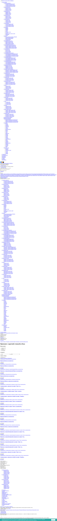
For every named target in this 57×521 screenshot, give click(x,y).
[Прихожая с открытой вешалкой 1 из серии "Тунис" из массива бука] (28, 440)
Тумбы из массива (6, 19)
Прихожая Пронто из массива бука (7, 416)
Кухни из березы (8, 51)
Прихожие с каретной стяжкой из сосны (12, 72)
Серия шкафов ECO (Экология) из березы (12, 55)
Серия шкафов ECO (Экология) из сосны (12, 56)
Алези (7, 132)
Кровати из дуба (6, 470)
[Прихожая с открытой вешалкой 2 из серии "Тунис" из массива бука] (28, 445)
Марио (7, 146)
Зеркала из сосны (8, 88)
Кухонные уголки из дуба (8, 291)
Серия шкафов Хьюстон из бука (10, 58)
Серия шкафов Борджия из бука (10, 62)
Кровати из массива (5, 184)
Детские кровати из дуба (7, 201)
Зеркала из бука (8, 86)
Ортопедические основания (6, 503)
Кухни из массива (12, 174)
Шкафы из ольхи (6, 488)
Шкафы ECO (4, 493)
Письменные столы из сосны (10, 76)
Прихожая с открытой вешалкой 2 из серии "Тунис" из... (11, 446)
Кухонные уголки (6, 113)
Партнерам (3, 156)
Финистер (5, 303)
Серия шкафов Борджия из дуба (10, 61)
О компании (4, 154)
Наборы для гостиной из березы (10, 83)
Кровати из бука (8, 8)
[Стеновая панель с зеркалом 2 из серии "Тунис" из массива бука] (28, 384)
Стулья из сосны (8, 104)
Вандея (7, 123)
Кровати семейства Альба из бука (11, 46)
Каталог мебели (4, 2)
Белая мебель (6, 27)
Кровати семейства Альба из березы (11, 47)
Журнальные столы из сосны (10, 96)
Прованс (7, 144)
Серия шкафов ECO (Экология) (19, 174)
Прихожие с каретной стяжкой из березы (12, 71)
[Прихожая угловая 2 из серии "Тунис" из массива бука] (28, 399)
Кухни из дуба (8, 49)
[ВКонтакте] (0, 162)
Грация (7, 137)
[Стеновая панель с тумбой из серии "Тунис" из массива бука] (28, 389)
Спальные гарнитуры (5, 180)
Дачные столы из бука (9, 98)
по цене (1, 358)
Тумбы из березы (8, 21)
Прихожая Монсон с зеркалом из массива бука (9, 381)
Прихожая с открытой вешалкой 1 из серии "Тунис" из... (11, 441)
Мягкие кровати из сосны (8, 221)
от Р (5, 354)
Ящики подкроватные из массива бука (11, 120)
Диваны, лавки (4, 501)
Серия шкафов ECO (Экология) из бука (12, 54)
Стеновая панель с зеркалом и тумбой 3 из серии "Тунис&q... (12, 396)
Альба (7, 127)
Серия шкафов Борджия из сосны (11, 64)
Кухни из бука (8, 50)
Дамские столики (23, 175)
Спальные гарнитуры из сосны (10, 6)
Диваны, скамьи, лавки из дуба (8, 287)
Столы (5, 328)
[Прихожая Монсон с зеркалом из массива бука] (28, 379)
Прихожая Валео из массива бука (6, 360)
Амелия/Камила (6, 316)
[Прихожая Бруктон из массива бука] (28, 374)
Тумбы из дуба (6, 475)
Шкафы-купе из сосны (9, 68)
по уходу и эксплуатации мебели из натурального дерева (9, 332)
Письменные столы (3, 175)
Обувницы (7, 34)
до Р (15, 354)
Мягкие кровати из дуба (9, 41)
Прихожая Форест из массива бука (7, 365)
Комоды (7, 29)
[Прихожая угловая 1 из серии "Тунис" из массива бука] (28, 404)
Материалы (4, 157)
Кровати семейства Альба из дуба (11, 45)
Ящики (3, 505)
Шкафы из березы (8, 13)
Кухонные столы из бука (9, 78)
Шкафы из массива (5, 188)
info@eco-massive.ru (3, 513)
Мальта (7, 134)
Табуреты (5, 105)
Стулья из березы (8, 103)
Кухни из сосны (8, 52)
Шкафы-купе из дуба (9, 65)
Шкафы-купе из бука (9, 66)
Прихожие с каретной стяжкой (51, 174)
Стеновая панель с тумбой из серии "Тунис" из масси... (11, 391)
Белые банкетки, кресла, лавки (10, 33)
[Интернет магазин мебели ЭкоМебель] (7, 0)
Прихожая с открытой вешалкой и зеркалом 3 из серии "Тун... (12, 411)
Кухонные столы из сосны (10, 80)
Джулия (7, 128)
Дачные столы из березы (9, 99)
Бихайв (9, 508)
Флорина (7, 125)
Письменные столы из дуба (10, 73)
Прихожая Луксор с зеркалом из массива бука (9, 426)
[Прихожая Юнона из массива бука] (28, 419)
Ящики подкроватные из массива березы (12, 121)
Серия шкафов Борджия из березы (11, 63)
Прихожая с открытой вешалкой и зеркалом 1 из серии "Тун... (12, 431)
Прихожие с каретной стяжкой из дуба (11, 69)
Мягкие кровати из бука (9, 42)
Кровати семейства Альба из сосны (9, 225)
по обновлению (9, 358)
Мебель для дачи (6, 147)
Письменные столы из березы (10, 75)
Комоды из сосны (8, 18)
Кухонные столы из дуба (9, 77)
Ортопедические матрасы (9, 37)
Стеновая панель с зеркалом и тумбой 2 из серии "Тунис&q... (12, 457)
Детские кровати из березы (10, 25)
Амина (7, 136)
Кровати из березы (8, 9)
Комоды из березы (8, 17)
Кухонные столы (9, 175)
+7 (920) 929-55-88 (3, 167)
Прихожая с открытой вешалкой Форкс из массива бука (11, 370)
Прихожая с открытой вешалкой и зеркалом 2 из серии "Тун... (12, 436)
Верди (7, 130)
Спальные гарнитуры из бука (10, 4)
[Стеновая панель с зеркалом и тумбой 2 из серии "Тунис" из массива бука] (28, 455)
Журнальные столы (7, 93)
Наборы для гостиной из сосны (10, 84)
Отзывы (3, 158)
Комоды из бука (8, 16)
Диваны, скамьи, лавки (7, 109)
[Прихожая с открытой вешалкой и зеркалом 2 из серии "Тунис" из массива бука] (28, 435)
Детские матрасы (8, 39)
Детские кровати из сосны (10, 26)
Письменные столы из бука (10, 74)
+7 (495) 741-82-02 (3, 165)
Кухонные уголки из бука (9, 114)
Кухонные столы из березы (10, 79)
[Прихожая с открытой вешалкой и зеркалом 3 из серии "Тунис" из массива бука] (28, 409)
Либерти (7, 141)
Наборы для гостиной (15, 175)
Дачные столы (6, 97)
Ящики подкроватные (7, 118)
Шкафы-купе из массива (43, 174)
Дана (6, 131)
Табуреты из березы (9, 107)
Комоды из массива (7, 15)
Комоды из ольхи (6, 483)
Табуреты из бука (8, 106)
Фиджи (7, 135)
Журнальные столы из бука (10, 94)
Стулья (7, 32)
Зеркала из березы (8, 87)
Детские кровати (6, 23)
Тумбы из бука (8, 20)
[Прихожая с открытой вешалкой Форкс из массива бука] (28, 369)
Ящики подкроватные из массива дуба (11, 119)
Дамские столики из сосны (10, 92)
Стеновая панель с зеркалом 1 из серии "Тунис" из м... (11, 452)
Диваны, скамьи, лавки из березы (11, 111)
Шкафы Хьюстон (4, 492)
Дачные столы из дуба (7, 275)
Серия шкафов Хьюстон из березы (11, 59)
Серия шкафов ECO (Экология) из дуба (12, 53)
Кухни (7, 31)
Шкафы (7, 28)
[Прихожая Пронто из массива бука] (28, 414)
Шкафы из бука (8, 12)
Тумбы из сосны (8, 22)
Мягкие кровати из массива (8, 40)
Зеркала (7, 35)
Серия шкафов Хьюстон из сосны (11, 60)
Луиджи (7, 145)
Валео (7, 139)
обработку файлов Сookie (22, 519)
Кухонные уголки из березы (10, 115)
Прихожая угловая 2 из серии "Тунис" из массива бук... (11, 401)
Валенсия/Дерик (8, 129)
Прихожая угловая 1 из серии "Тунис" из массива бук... (11, 406)
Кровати (7, 149)
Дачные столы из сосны (9, 100)
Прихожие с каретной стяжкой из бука (11, 70)
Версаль (7, 142)
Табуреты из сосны (8, 108)
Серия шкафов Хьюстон (28, 174)
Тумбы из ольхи (6, 478)
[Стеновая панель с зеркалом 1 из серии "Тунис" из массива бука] (28, 450)
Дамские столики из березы (10, 91)
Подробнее (2, 337)
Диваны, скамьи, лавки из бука (10, 110)
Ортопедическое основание (8, 117)
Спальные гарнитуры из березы (10, 5)
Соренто (7, 138)
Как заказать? (4, 155)
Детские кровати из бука (9, 24)
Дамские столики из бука (9, 90)
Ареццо (7, 124)
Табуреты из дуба (6, 283)
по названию (5, 358)
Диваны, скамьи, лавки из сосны (11, 112)
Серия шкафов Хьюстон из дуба (10, 57)
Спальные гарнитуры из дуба (10, 3)
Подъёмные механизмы (12, 176)
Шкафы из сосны (8, 14)
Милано (7, 143)
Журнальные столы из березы (10, 95)
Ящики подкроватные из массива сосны (10, 299)
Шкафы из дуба (6, 485)
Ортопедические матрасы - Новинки (11, 36)
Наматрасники (6, 217)
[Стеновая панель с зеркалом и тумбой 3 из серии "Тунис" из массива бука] (28, 394)
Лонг (4, 324)
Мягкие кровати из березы (10, 43)
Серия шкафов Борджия (35, 174)
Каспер (7, 140)
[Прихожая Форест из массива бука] (28, 364)
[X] (3, 162)
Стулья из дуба (6, 279)
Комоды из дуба (6, 480)
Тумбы (7, 30)
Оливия (5, 312)
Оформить (2, 171)
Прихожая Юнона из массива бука (7, 421)
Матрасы (3, 213)
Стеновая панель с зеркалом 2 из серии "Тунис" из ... (10, 386)
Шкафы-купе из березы (9, 67)
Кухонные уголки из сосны (10, 116)
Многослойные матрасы (9, 38)
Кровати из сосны (8, 10)
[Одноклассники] (2, 162)
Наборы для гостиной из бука (10, 82)
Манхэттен (7, 133)
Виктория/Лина (6, 320)
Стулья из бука (8, 102)
